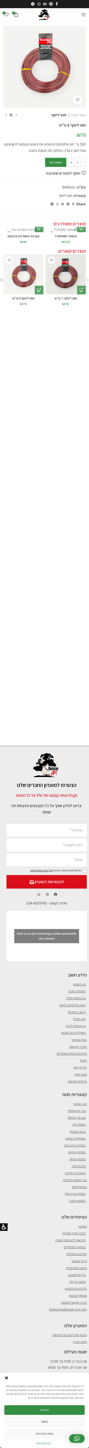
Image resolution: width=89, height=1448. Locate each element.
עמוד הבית (78, 114)
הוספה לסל (55, 162)
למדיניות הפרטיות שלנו (41, 870)
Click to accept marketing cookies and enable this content (46, 936)
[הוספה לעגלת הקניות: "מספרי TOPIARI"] (81, 228)
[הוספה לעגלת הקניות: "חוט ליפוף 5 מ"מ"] (39, 290)
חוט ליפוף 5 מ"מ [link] (23, 298)
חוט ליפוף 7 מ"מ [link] (65, 298)
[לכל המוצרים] (11, 115)
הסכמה (44, 1410)
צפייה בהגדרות (44, 1433)
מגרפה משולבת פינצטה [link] (23, 236)
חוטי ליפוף (58, 114)
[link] (56, 4)
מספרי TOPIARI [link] (66, 236)
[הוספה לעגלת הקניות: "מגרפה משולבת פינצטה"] (39, 228)
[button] (6, 1378)
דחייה (44, 1422)
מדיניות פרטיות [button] (43, 1442)
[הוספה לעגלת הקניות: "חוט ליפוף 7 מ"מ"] (81, 290)
